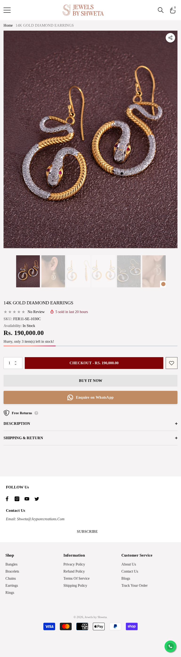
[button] (160, 10)
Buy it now (90, 381)
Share (170, 37)
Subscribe (87, 531)
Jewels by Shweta (96, 617)
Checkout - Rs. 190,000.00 (94, 363)
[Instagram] (18, 499)
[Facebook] (8, 499)
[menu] (7, 10)
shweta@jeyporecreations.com (40, 519)
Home (8, 25)
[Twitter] (37, 499)
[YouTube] (28, 499)
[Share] (170, 37)
